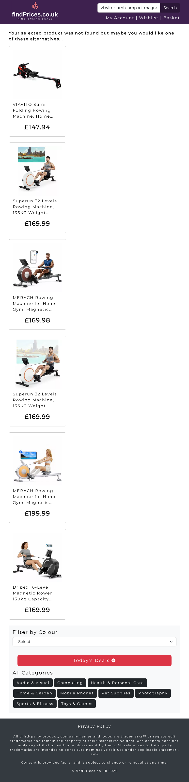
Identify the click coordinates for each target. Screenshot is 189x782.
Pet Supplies (116, 693)
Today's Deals (92, 660)
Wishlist (149, 18)
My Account (120, 18)
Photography (153, 693)
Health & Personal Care (117, 682)
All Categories (33, 673)
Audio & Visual (32, 682)
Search (170, 7)
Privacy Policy (94, 726)
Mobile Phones (77, 693)
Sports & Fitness (34, 703)
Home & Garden (34, 693)
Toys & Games (77, 703)
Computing (70, 682)
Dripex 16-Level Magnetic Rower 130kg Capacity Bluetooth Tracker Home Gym (35, 599)
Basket (171, 18)
